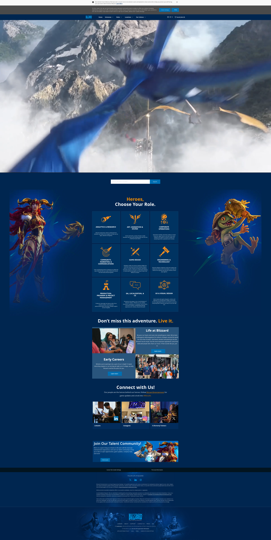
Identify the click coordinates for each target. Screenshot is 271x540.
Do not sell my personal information (140, 528)
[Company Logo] (91, 17)
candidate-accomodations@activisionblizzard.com (159, 494)
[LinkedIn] (106, 415)
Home (100, 17)
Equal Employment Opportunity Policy (128, 487)
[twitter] (130, 480)
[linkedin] (135, 480)
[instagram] (141, 480)
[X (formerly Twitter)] (164, 415)
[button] (165, 10)
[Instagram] (135, 415)
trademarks (119, 526)
